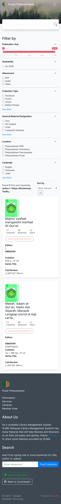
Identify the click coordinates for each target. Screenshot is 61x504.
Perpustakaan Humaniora (17, 149)
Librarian (7, 404)
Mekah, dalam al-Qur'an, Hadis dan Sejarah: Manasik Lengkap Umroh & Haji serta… (20, 311)
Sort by (40, 183)
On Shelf (9, 66)
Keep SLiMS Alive (17, 474)
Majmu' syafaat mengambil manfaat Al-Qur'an (19, 222)
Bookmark (22, 233)
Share (32, 233)
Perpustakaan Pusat (15, 155)
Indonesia (10, 170)
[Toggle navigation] (54, 4)
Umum (8, 102)
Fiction (8, 98)
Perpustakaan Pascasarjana (18, 152)
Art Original (10, 124)
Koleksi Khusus (12, 105)
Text (7, 121)
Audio (8, 81)
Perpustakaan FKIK (14, 146)
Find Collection (48, 464)
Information (8, 397)
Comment (10, 233)
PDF (7, 77)
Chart (8, 127)
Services (7, 401)
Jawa (7, 173)
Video (8, 84)
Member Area (9, 408)
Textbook (9, 95)
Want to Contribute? (19, 481)
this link (52, 435)
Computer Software (14, 130)
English (8, 167)
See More (6, 109)
